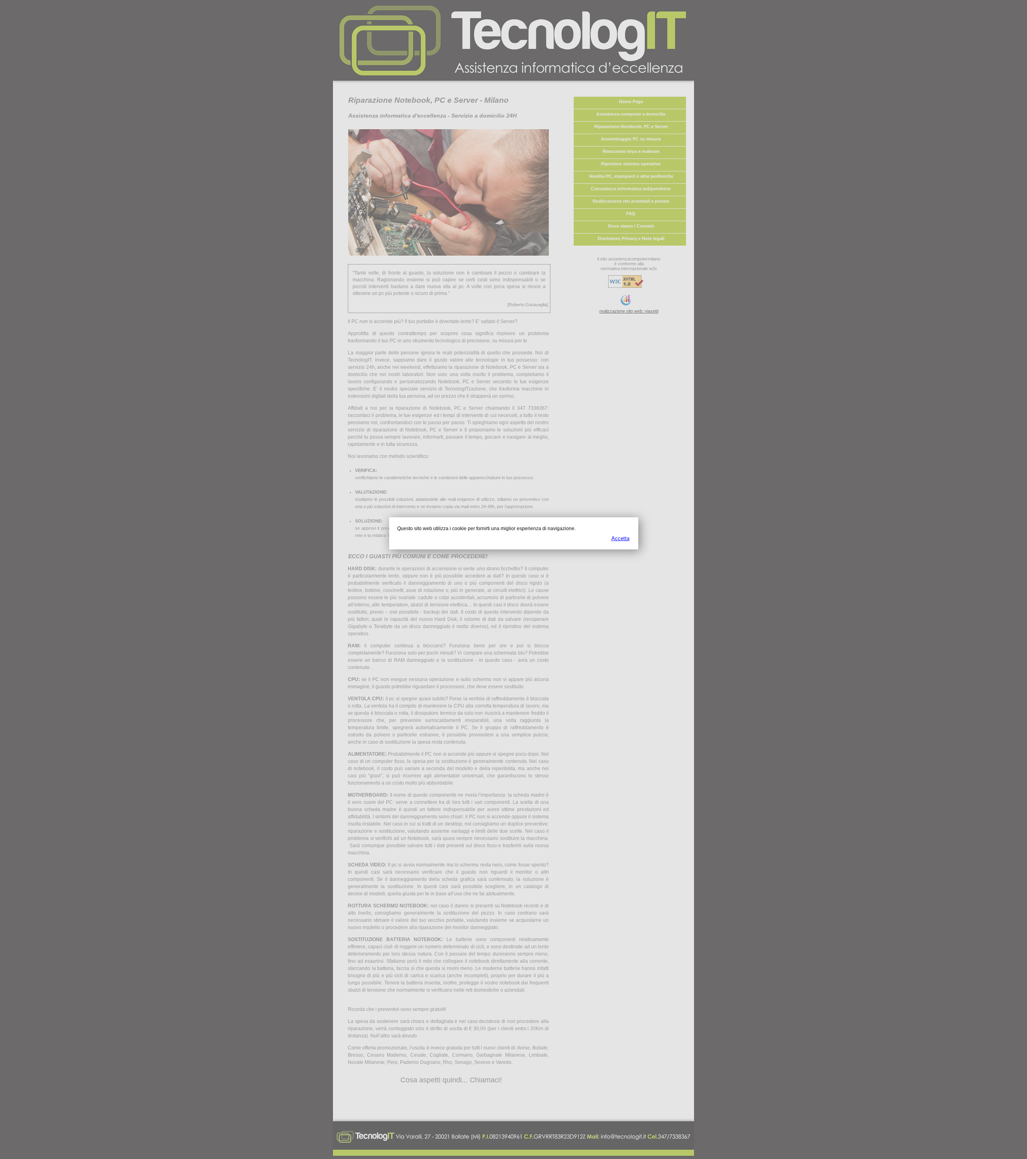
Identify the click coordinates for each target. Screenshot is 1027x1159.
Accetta (620, 538)
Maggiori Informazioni (604, 528)
